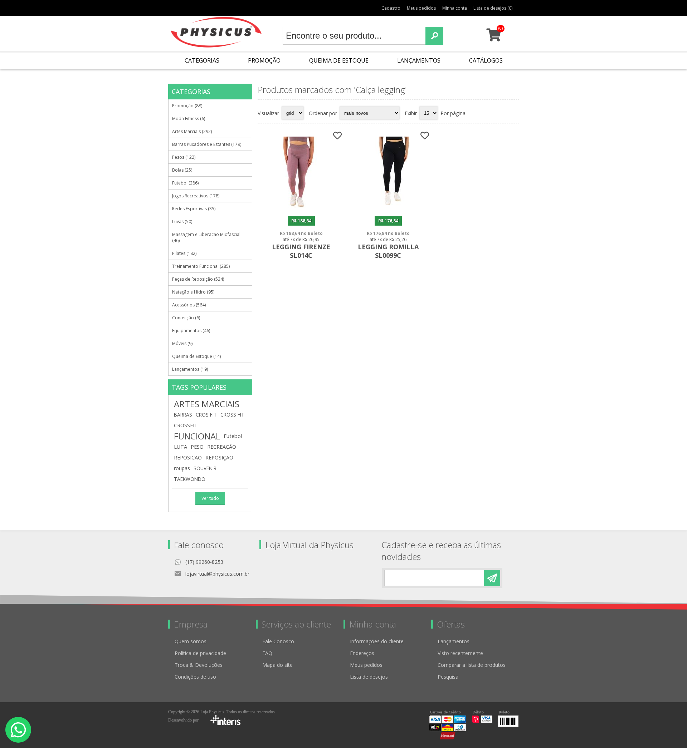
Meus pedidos (421, 8)
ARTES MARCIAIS (206, 404)
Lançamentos (418, 60)
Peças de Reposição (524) (198, 279)
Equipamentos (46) (191, 331)
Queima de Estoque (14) (196, 356)
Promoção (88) (187, 106)
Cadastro (390, 8)
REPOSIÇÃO (219, 457)
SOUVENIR (205, 468)
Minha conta (454, 8)
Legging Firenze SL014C (301, 251)
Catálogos (486, 60)
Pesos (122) (183, 157)
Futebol (233, 436)
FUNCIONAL (197, 436)
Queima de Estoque (339, 60)
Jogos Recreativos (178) (195, 196)
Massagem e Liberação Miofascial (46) (206, 237)
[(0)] (493, 38)
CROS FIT (206, 414)
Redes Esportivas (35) (193, 209)
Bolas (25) (182, 170)
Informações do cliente (377, 641)
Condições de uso (195, 676)
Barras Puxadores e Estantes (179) (206, 144)
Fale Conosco (278, 641)
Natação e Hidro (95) (193, 292)
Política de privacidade (200, 653)
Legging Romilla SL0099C (388, 251)
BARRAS (183, 414)
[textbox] (354, 36)
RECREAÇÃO (221, 446)
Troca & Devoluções (199, 664)
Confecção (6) (186, 318)
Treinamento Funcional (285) (201, 266)
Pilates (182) (184, 253)
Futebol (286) (185, 183)
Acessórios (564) (189, 305)
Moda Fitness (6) (188, 118)
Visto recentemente (460, 653)
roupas (182, 468)
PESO (197, 446)
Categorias (202, 60)
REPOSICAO (188, 457)
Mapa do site (277, 664)
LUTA (180, 446)
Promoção (264, 60)
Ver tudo (210, 498)
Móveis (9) (182, 343)
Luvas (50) (182, 221)
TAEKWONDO (189, 479)
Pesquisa (448, 676)
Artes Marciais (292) (192, 131)
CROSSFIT (186, 425)
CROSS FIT (232, 414)
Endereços (362, 653)
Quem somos (190, 641)
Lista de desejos (369, 676)
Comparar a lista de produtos (472, 664)
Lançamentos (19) (190, 369)
